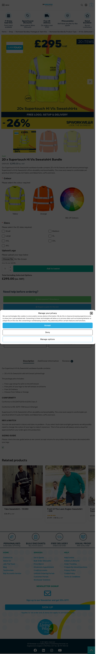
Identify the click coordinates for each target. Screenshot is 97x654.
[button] (91, 313)
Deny (47, 332)
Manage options (47, 339)
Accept (47, 325)
